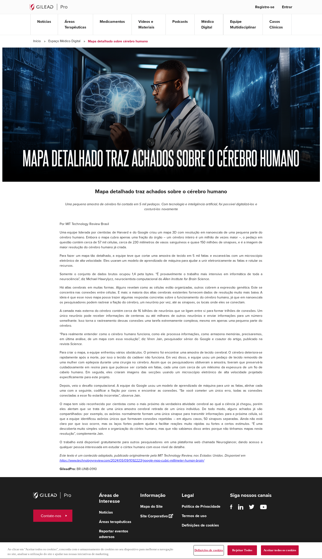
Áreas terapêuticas (115, 521)
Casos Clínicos (276, 24)
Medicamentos (112, 21)
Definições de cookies (208, 550)
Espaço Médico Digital (64, 41)
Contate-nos (51, 515)
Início (37, 41)
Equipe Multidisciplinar (243, 24)
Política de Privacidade (201, 506)
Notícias (44, 21)
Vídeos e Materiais (146, 24)
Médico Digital (207, 24)
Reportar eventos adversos (113, 533)
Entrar (287, 7)
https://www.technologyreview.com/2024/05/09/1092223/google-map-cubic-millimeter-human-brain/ (132, 460)
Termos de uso (194, 516)
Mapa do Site (151, 506)
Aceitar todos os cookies (280, 550)
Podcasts (180, 21)
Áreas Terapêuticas (75, 24)
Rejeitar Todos (242, 550)
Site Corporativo (154, 516)
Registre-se (264, 7)
